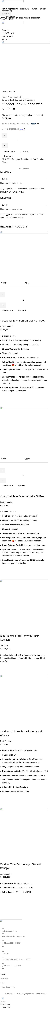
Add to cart (9, 152)
